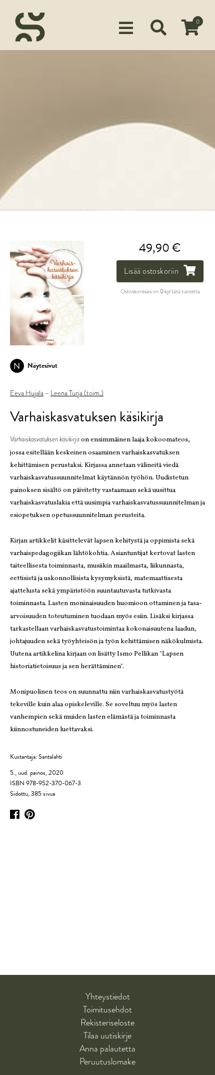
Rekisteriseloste (107, 1022)
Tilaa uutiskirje (108, 1035)
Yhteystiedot (108, 996)
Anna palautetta (108, 1048)
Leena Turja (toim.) (77, 393)
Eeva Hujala (27, 393)
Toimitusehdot (107, 1009)
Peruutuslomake (108, 1061)
